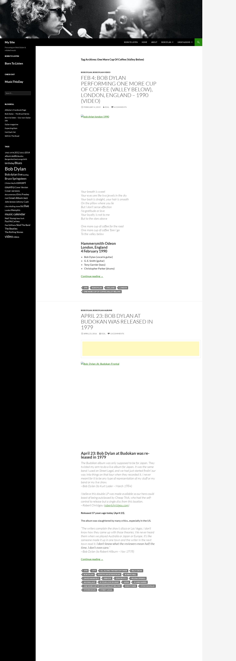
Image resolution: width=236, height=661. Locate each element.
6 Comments (120, 107)
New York (20, 218)
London (123, 288)
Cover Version (21, 187)
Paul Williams (10, 225)
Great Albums (184, 42)
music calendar (15, 214)
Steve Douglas (147, 586)
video (9, 236)
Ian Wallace (89, 582)
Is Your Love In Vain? (109, 582)
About (154, 42)
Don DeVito (121, 578)
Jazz (25, 197)
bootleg (26, 175)
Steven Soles (90, 590)
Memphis (15, 210)
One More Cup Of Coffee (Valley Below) (102, 291)
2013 (22, 152)
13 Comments (117, 333)
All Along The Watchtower (113, 571)
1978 (85, 571)
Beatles (20, 156)
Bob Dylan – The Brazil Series (17, 114)
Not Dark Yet (10, 132)
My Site (10, 42)
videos (16, 237)
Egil (107, 107)
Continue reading (92, 276)
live (26, 206)
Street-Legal (106, 590)
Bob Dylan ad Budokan (109, 574)
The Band (26, 225)
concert (21, 182)
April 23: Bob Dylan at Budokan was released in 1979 (117, 321)
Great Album (16, 197)
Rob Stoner (130, 586)
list (22, 206)
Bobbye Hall (130, 574)
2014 (27, 152)
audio (14, 156)
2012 (17, 152)
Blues (18, 163)
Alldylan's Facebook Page (15, 110)
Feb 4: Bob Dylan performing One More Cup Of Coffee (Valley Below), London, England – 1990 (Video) (118, 89)
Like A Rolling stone (12, 206)
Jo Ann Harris (140, 582)
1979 (94, 571)
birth (25, 159)
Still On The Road (12, 136)
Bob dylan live (13, 174)
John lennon (10, 201)
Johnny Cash (22, 201)
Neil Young (10, 218)
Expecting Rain (11, 128)
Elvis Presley (23, 194)
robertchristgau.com (117, 505)
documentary (10, 194)
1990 (85, 288)
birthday (9, 163)
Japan (126, 582)
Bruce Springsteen (15, 178)
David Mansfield (91, 578)
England (110, 288)
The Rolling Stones (14, 232)
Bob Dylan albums (102, 310)
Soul (18, 224)
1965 (7, 152)
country (10, 187)
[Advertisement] (140, 348)
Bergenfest (9, 159)
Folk (6, 198)
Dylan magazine (11, 124)
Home (144, 42)
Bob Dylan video (101, 72)
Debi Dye (107, 578)
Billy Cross (137, 571)
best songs (18, 159)
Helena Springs (138, 578)
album (8, 156)
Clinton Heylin (10, 183)
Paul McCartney (12, 221)
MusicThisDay (14, 81)
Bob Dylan (166, 42)
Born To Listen (131, 42)
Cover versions (12, 191)
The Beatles (11, 228)
